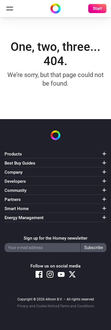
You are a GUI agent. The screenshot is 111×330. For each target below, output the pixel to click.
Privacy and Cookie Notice (37, 306)
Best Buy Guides (20, 163)
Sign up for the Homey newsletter (55, 238)
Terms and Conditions (77, 306)
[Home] (55, 8)
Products (13, 154)
